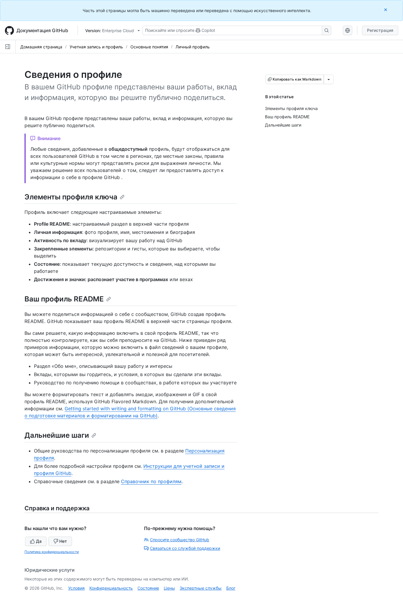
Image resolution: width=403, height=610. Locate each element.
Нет (63, 541)
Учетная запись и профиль (96, 46)
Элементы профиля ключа (70, 197)
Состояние (148, 588)
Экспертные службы (201, 588)
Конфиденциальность (111, 588)
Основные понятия (149, 46)
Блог (230, 588)
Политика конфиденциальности (51, 552)
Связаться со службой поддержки (185, 548)
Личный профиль (193, 46)
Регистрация (380, 30)
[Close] (386, 9)
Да (39, 541)
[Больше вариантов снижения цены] (329, 79)
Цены (169, 588)
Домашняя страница (41, 46)
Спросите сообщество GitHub (179, 539)
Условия (76, 588)
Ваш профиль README (64, 299)
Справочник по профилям (151, 481)
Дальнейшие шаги (56, 435)
